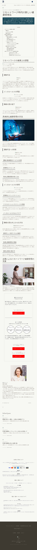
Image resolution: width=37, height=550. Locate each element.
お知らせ (22, 532)
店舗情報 (18, 532)
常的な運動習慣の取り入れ (11, 39)
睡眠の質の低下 (8, 33)
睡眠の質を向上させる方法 (10, 46)
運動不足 (7, 30)
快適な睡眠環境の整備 (10, 48)
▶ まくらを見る (18, 356)
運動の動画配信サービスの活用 (12, 37)
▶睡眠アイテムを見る (18, 313)
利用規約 (17, 525)
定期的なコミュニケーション (11, 42)
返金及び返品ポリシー (18, 528)
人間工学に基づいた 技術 (13, 52)
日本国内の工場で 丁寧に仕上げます (15, 55)
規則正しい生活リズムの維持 (11, 47)
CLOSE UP (18, 5)
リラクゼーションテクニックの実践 (12, 43)
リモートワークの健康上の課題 (10, 29)
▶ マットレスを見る (18, 348)
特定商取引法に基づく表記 (26, 525)
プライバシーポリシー (10, 525)
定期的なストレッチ (10, 38)
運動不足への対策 (8, 35)
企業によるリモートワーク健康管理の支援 (11, 51)
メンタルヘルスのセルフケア (11, 44)
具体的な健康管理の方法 (9, 34)
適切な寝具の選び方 (10, 50)
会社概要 (14, 532)
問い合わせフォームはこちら (12, 507)
